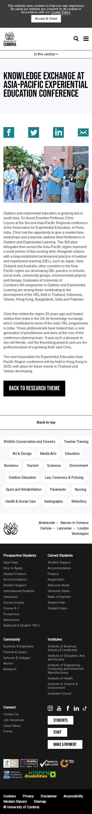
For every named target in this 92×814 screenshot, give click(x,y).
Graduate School (59, 693)
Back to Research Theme (34, 388)
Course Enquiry (13, 602)
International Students (18, 591)
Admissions (11, 620)
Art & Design (22, 453)
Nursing (80, 489)
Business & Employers (18, 646)
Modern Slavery (15, 801)
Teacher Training (76, 441)
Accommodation (15, 579)
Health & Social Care (20, 501)
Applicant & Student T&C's (21, 625)
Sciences (54, 465)
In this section (45, 54)
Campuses (10, 597)
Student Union (57, 608)
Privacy (28, 796)
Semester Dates (59, 591)
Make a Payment (59, 597)
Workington (80, 533)
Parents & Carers (15, 652)
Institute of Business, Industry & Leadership (62, 648)
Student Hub (56, 602)
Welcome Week (58, 585)
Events (8, 731)
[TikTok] (85, 709)
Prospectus (11, 614)
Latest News (12, 726)
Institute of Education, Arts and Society (66, 658)
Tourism (33, 465)
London (83, 528)
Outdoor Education (22, 477)
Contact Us (11, 714)
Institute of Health (60, 678)
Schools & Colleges (16, 658)
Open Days (10, 562)
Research (9, 669)
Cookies (9, 796)
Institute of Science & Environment (63, 686)
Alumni (8, 663)
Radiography (53, 501)
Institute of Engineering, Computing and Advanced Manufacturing (65, 669)
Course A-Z (11, 608)
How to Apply (12, 568)
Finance (53, 574)
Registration (56, 579)
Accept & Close (46, 18)
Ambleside (47, 522)
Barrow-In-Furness (75, 522)
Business (11, 465)
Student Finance (14, 574)
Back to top (46, 422)
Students (60, 720)
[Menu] (80, 39)
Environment (79, 465)
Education (72, 453)
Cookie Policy (60, 12)
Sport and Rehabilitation (24, 489)
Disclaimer (49, 796)
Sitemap (40, 801)
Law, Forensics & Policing (64, 477)
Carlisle (46, 528)
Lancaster (64, 528)
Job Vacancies (13, 720)
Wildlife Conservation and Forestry (29, 441)
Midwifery (79, 501)
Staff (57, 732)
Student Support (14, 585)
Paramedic (58, 489)
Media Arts (48, 453)
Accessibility (73, 796)
